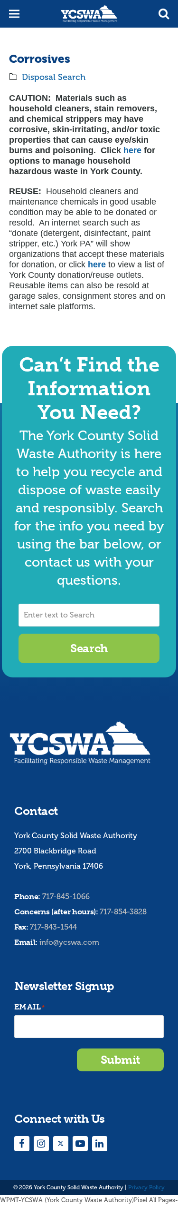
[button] (163, 14)
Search (88, 648)
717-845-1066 (66, 896)
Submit (120, 1060)
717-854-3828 (123, 911)
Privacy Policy (146, 1187)
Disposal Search (53, 77)
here (131, 150)
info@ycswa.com (69, 942)
